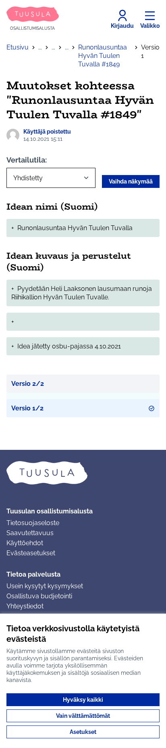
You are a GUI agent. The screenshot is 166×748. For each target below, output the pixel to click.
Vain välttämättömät (83, 716)
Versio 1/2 (27, 408)
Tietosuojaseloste (32, 523)
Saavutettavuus (30, 533)
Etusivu (17, 47)
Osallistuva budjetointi (39, 596)
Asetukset (83, 732)
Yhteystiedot (25, 606)
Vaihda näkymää (131, 181)
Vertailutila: (26, 160)
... (40, 47)
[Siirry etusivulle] (83, 472)
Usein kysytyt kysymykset (44, 586)
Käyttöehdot (24, 543)
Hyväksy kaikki (83, 699)
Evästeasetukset (30, 553)
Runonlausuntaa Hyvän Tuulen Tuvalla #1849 (102, 55)
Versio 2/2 (27, 383)
